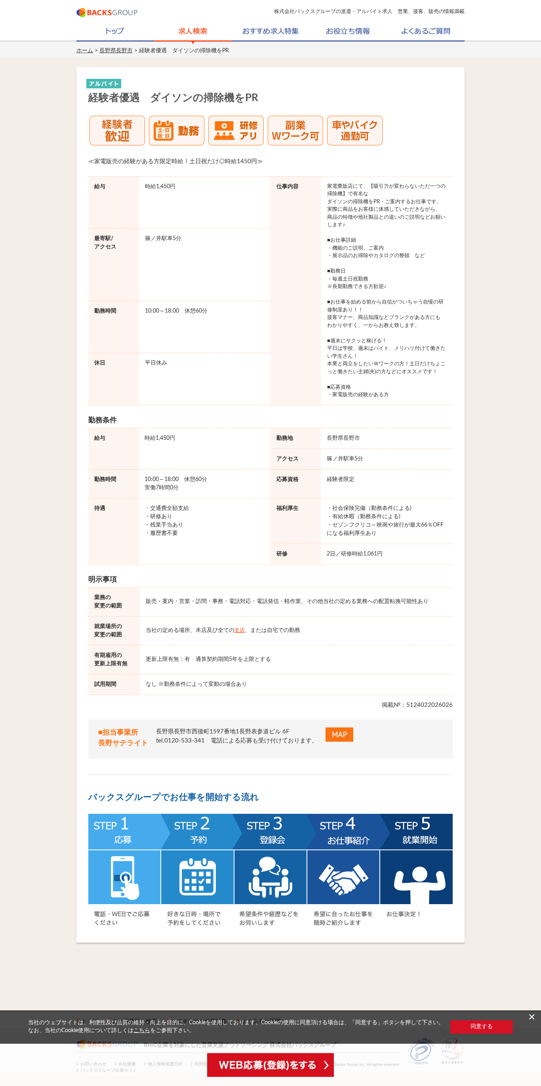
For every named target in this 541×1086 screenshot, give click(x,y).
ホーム (84, 50)
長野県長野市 (116, 50)
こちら (141, 1030)
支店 (239, 630)
